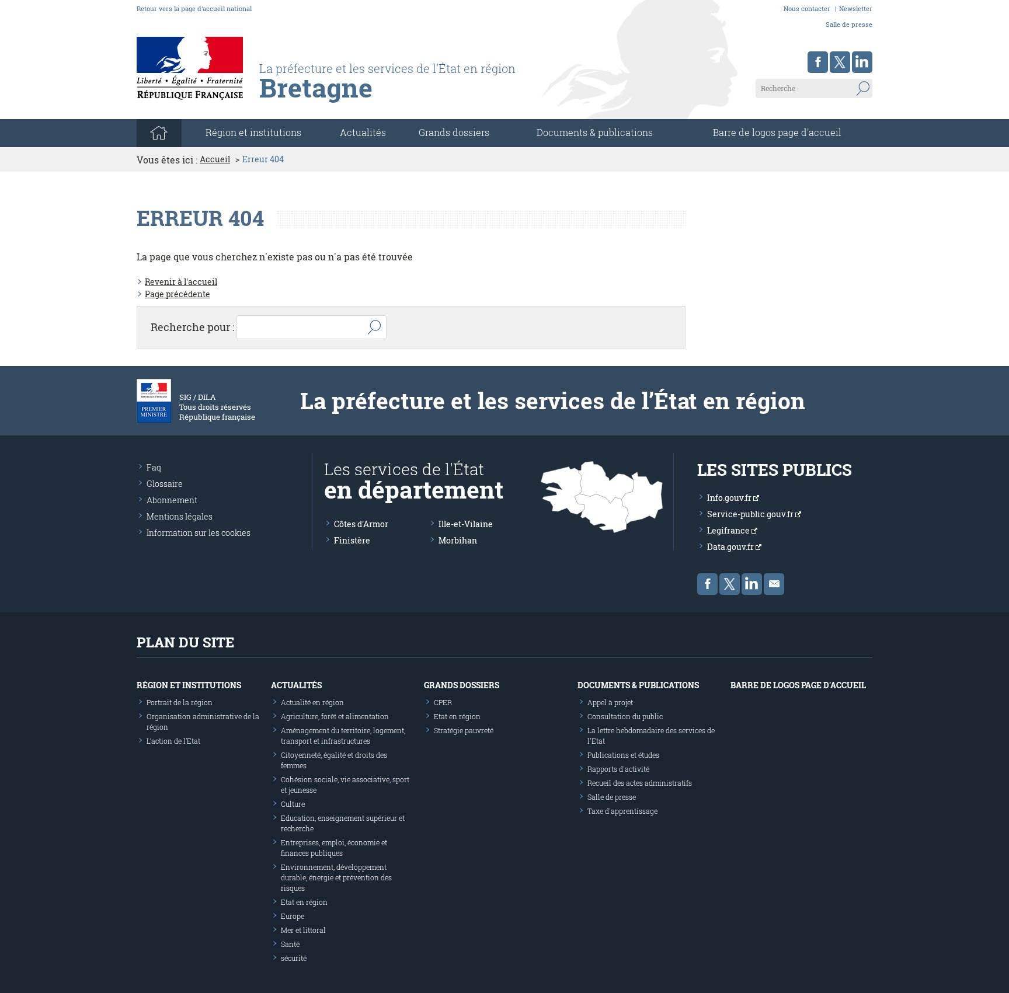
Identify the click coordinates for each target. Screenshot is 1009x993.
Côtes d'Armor (361, 523)
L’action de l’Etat (173, 740)
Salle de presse (849, 24)
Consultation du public (625, 716)
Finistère (352, 540)
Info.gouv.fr (730, 497)
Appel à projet (610, 702)
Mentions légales (180, 516)
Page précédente (177, 293)
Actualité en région (312, 702)
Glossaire (165, 483)
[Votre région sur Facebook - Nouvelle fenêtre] (818, 62)
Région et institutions (189, 685)
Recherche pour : (193, 327)
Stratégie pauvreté (463, 730)
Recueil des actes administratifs (639, 783)
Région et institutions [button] (253, 132)
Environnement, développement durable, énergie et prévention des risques (336, 877)
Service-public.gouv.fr (751, 514)
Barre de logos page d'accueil (777, 132)
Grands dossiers (454, 132)
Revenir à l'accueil (181, 281)
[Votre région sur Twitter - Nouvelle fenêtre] (840, 62)
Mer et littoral (303, 930)
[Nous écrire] (774, 584)
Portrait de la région (180, 702)
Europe (292, 916)
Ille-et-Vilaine (466, 523)
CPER (443, 702)
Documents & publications (595, 132)
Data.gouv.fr (731, 546)
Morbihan (458, 540)
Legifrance (729, 530)
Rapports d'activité (618, 769)
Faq (154, 467)
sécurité (294, 958)
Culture (293, 804)
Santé (290, 944)
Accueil (215, 159)
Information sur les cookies (198, 532)
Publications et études (623, 754)
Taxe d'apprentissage (622, 811)
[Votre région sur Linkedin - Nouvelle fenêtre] (862, 62)
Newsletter (855, 8)
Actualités (363, 132)
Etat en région (304, 902)
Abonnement (172, 500)
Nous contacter (807, 8)
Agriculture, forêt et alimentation (335, 716)
